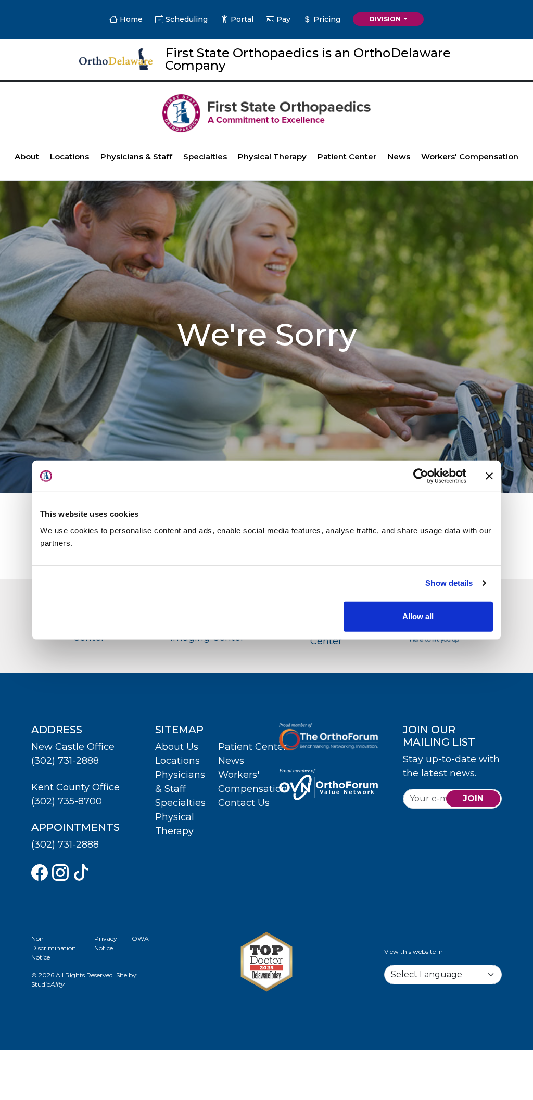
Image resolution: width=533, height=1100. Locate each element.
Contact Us (244, 803)
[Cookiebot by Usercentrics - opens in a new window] (420, 476)
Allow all (418, 615)
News (399, 156)
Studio (48, 984)
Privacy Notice (105, 943)
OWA (140, 938)
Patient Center (347, 156)
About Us (176, 746)
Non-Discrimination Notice (53, 948)
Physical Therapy (272, 156)
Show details (449, 583)
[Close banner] (489, 476)
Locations (69, 156)
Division (386, 19)
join (473, 798)
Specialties (205, 156)
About (27, 156)
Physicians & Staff (136, 156)
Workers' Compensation (469, 156)
